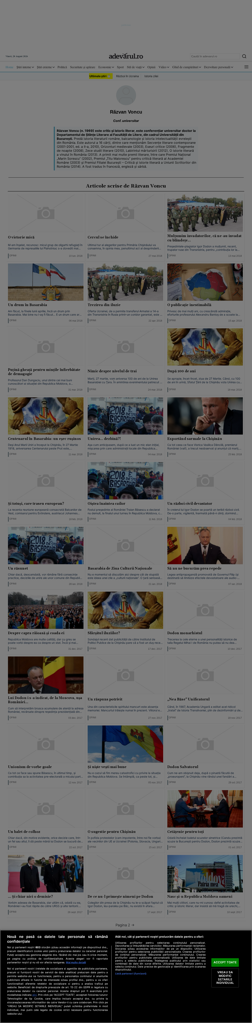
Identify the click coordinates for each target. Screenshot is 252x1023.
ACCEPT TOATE (225, 962)
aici (34, 994)
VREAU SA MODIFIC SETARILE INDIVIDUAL (225, 978)
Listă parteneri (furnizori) (130, 973)
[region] (126, 976)
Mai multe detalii (76, 962)
